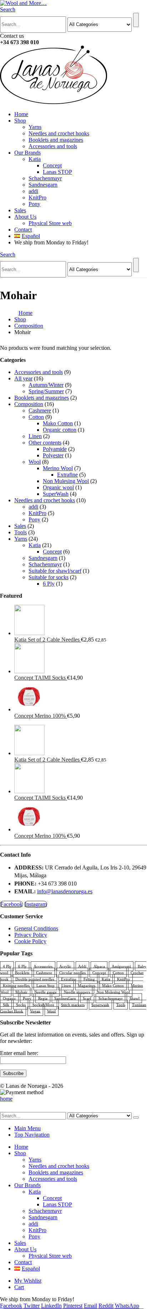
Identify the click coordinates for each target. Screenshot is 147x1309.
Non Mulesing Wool (66, 481)
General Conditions (36, 928)
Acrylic (65, 966)
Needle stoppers (77, 991)
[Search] (136, 20)
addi (33, 191)
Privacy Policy (30, 935)
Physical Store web (50, 223)
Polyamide (55, 449)
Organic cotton (59, 430)
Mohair (21, 991)
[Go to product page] (80, 621)
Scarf (87, 998)
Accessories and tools (53, 146)
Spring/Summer (46, 391)
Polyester (53, 455)
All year (23, 378)
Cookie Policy (30, 941)
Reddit (105, 1306)
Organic (9, 998)
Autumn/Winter (46, 385)
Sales (20, 210)
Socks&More (43, 1004)
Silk (6, 1004)
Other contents (45, 443)
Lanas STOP (57, 172)
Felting (89, 979)
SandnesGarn (65, 998)
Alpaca (99, 966)
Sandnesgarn (43, 185)
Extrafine (67, 475)
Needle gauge (45, 991)
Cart (19, 1287)
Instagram (36, 904)
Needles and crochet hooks (59, 133)
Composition (28, 404)
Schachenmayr (45, 178)
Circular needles (72, 972)
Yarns (35, 127)
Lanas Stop (45, 985)
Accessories (43, 966)
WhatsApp (127, 1306)
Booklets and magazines (56, 140)
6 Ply (49, 584)
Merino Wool (58, 468)
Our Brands (27, 153)
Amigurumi (121, 966)
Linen (35, 436)
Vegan (35, 1011)
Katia (35, 159)
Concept (52, 165)
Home (21, 114)
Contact (23, 230)
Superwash (100, 1004)
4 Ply (7, 966)
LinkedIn (51, 1306)
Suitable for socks (49, 577)
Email (90, 1306)
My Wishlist (27, 1281)
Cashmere (40, 410)
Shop (20, 121)
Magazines (86, 985)
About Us (25, 217)
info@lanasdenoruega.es (64, 891)
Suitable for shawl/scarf (55, 571)
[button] (7, 9)
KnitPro (37, 197)
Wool (35, 462)
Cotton (36, 417)
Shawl (135, 998)
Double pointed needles (34, 979)
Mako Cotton (58, 423)
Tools (20, 532)
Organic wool (58, 487)
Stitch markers (73, 1004)
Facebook (11, 904)
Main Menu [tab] (27, 1128)
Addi (82, 966)
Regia (42, 998)
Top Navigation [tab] (32, 1135)
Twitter (32, 1306)
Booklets (22, 972)
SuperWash (56, 494)
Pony (34, 204)
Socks (21, 1004)
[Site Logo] (23, 3)
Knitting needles (16, 985)
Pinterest (72, 1306)
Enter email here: (19, 1053)
